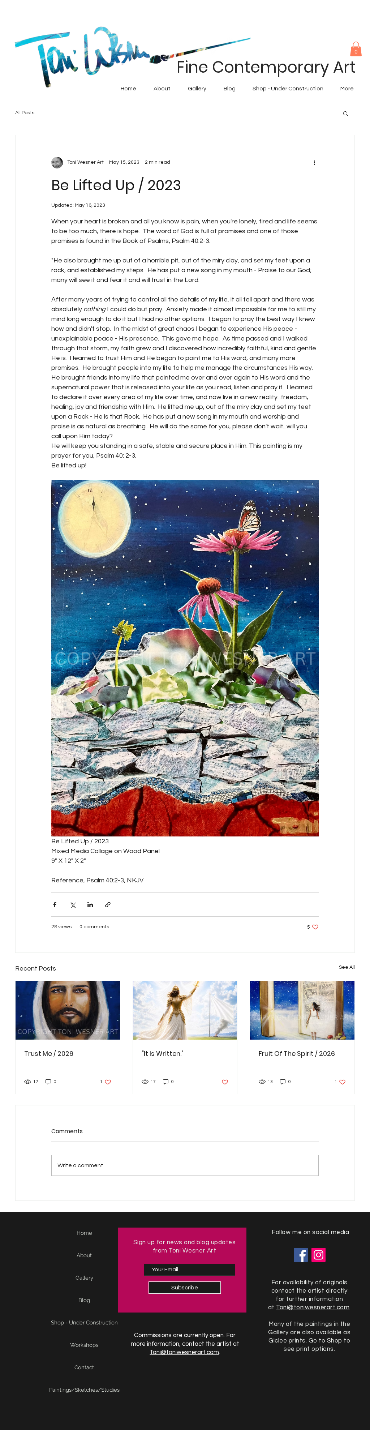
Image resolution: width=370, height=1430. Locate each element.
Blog (84, 1300)
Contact (84, 1367)
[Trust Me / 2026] (68, 1010)
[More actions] (314, 162)
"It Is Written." (163, 1053)
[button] (356, 49)
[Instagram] (318, 1255)
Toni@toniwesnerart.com (184, 1352)
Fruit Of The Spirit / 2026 (297, 1053)
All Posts (24, 112)
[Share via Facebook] (54, 904)
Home (84, 1233)
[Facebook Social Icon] (301, 1255)
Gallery (84, 1278)
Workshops (84, 1345)
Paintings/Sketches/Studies (84, 1390)
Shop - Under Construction (84, 1322)
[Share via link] (107, 904)
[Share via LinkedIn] (90, 904)
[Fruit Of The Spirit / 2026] (302, 1010)
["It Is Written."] (185, 1010)
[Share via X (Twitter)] (72, 904)
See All (347, 967)
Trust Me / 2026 (48, 1053)
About (84, 1255)
